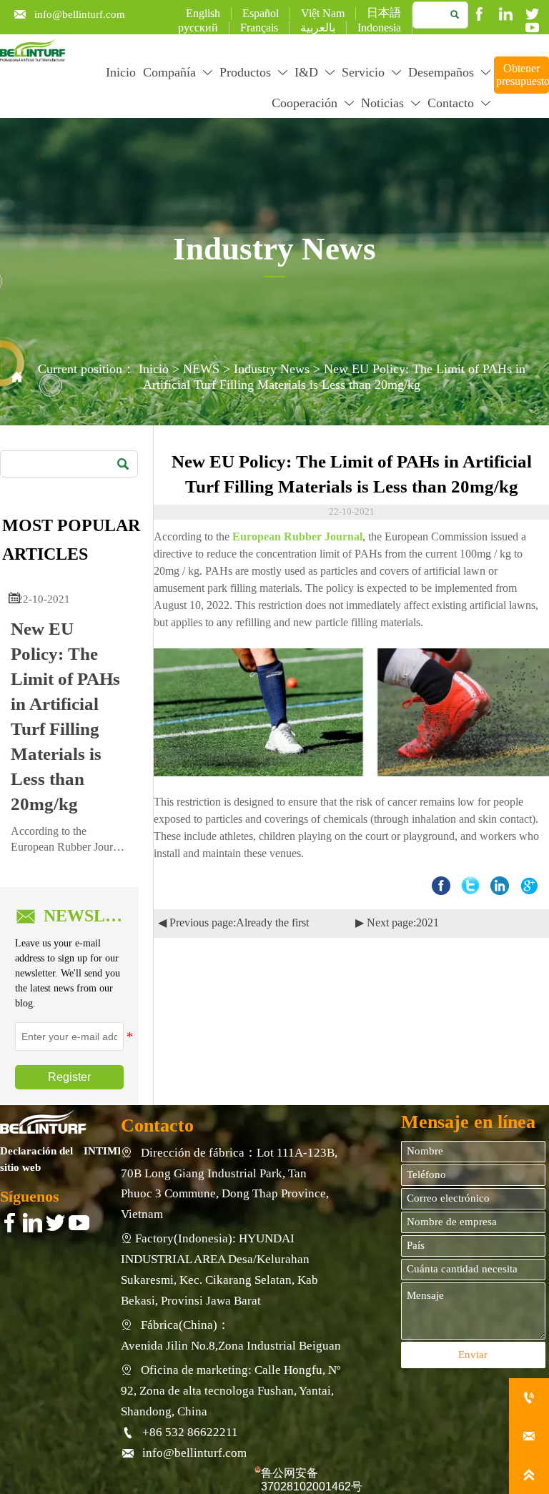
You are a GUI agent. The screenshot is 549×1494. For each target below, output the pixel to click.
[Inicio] (32, 50)
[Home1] (43, 1121)
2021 (427, 922)
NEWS (201, 369)
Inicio (154, 369)
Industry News (272, 369)
